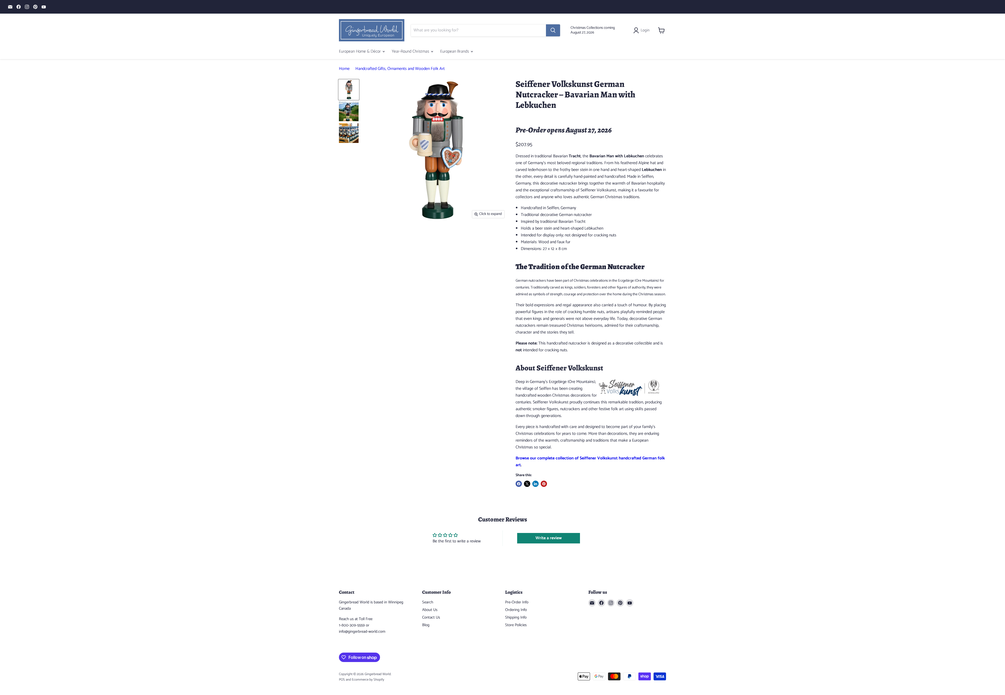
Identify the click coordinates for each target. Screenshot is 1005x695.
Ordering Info (516, 610)
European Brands (455, 51)
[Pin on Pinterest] (544, 484)
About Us (429, 610)
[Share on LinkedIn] (535, 484)
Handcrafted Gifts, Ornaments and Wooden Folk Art (400, 68)
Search (427, 602)
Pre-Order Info (516, 602)
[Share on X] (527, 484)
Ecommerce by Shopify (368, 679)
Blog (425, 625)
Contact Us (431, 617)
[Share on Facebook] (519, 484)
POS (342, 679)
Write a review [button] (548, 538)
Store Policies (516, 625)
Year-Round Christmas (411, 51)
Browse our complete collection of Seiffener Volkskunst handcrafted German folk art (590, 462)
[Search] (553, 30)
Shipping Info (516, 617)
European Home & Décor (360, 51)
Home (344, 68)
